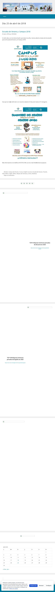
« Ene (4, 569)
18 (18, 560)
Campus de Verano (13, 172)
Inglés (10, 173)
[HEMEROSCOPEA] (27, 7)
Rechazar (41, 585)
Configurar (48, 585)
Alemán (6, 172)
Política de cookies (13, 588)
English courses (27, 172)
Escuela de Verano (37, 172)
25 (18, 562)
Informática (5, 173)
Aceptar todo (33, 585)
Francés (45, 172)
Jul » (8, 569)
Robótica (34, 173)
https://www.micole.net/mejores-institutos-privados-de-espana (15, 362)
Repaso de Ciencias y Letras (24, 173)
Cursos (21, 172)
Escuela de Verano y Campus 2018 (16, 31)
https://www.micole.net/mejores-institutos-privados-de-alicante (40, 248)
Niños (14, 173)
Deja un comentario (9, 175)
